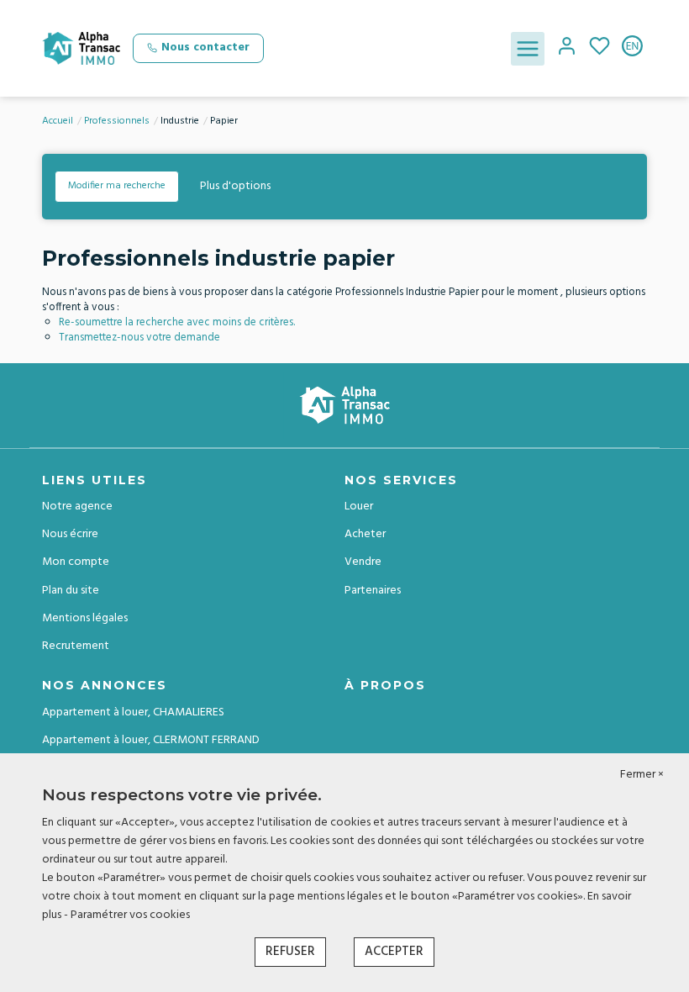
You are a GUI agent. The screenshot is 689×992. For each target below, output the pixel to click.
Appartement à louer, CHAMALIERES (133, 712)
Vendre (362, 562)
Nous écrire (70, 534)
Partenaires (372, 590)
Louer (358, 506)
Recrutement (75, 646)
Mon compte (75, 562)
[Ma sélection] (599, 48)
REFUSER (290, 952)
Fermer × (642, 775)
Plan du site (70, 590)
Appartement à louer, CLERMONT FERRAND (151, 740)
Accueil (57, 121)
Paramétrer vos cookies (130, 915)
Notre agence (77, 506)
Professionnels (117, 121)
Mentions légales (85, 618)
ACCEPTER (394, 952)
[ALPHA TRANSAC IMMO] (81, 48)
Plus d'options (235, 186)
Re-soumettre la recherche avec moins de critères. (177, 322)
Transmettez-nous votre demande (139, 337)
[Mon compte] (566, 48)
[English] (632, 48)
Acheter (365, 534)
